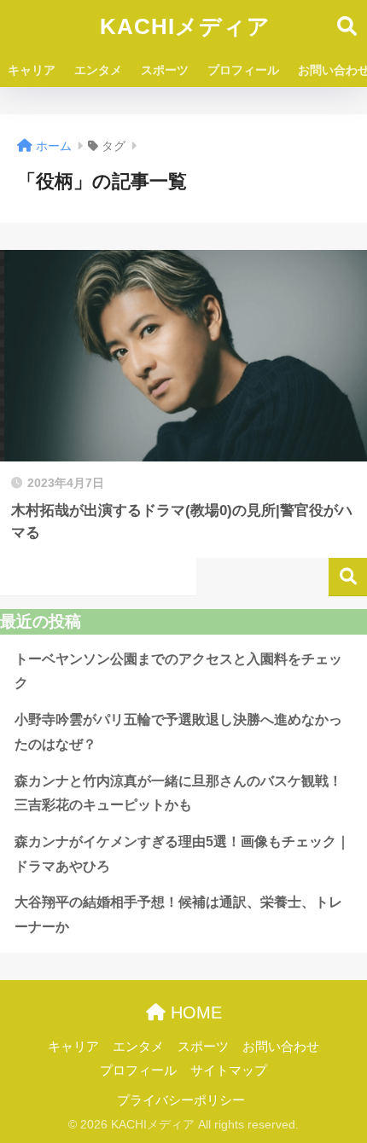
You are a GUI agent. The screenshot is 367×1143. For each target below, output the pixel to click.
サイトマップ (228, 1070)
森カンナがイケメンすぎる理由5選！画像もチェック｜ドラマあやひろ (182, 853)
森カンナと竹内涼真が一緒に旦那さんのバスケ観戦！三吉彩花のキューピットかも (178, 793)
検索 (348, 577)
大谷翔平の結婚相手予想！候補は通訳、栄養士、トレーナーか (178, 914)
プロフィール (243, 70)
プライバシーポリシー (181, 1100)
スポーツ (165, 70)
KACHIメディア (185, 26)
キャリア (31, 70)
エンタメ (98, 70)
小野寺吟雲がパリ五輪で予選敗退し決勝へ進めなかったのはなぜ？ (178, 731)
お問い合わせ (280, 1046)
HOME (194, 1012)
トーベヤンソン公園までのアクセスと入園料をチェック (178, 671)
